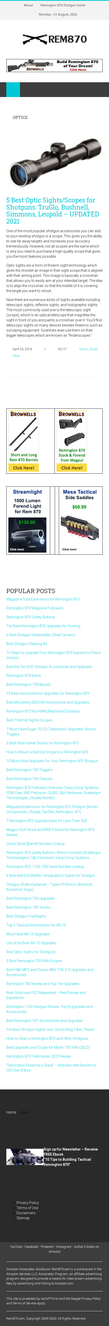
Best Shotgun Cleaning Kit (26, 644)
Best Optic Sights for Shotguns (31, 952)
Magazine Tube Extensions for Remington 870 (43, 599)
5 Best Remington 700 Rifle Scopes (34, 961)
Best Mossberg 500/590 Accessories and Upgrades (47, 702)
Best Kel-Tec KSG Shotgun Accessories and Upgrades (49, 667)
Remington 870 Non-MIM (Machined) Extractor (43, 711)
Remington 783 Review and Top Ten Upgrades (42, 984)
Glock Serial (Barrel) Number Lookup (35, 844)
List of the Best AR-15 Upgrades (31, 943)
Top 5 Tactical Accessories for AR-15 (36, 925)
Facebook (31, 1247)
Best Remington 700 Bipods (28, 684)
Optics (83, 349)
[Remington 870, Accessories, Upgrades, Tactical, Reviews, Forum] (54, 39)
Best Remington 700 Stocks (28, 907)
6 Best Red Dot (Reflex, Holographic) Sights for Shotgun (50, 875)
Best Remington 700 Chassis (29, 779)
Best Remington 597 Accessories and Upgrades (44, 1021)
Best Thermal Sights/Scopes (29, 720)
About (28, 5)
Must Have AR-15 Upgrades (28, 934)
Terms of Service (24, 1303)
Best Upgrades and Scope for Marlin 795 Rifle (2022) (48, 1047)
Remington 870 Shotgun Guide (63, 5)
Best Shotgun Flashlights (26, 916)
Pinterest (47, 1247)
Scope (93, 349)
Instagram (63, 1247)
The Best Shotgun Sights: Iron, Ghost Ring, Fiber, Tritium (50, 1030)
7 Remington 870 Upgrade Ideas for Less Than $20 (46, 821)
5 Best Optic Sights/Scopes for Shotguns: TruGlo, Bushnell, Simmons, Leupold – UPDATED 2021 (52, 210)
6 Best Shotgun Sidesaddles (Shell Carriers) (40, 635)
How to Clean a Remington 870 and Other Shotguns (47, 1038)
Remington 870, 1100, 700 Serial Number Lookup (45, 867)
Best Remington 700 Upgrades (30, 898)
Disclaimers (25, 1213)
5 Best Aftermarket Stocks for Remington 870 (42, 743)
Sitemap (23, 1218)
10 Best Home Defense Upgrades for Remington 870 (47, 693)
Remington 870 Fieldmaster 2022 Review (38, 1056)
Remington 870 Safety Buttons (30, 617)
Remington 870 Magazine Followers (35, 608)
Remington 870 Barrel (23, 676)
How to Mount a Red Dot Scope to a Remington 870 (47, 752)
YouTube (16, 1247)
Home (11, 1112)
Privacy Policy (27, 1203)
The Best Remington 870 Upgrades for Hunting (43, 626)
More (16, 356)
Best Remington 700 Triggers (29, 770)
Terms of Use (27, 1208)
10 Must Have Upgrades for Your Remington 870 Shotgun (52, 761)
